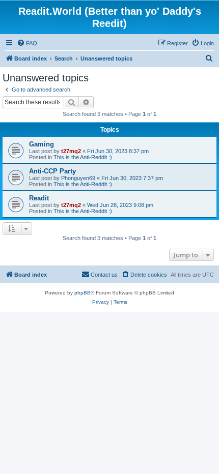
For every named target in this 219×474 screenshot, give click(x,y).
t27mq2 (71, 151)
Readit (39, 198)
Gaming (41, 144)
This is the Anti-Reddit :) (82, 157)
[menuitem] (27, 43)
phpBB (82, 292)
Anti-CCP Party (52, 171)
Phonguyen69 (78, 178)
